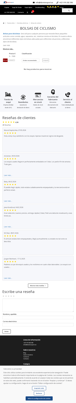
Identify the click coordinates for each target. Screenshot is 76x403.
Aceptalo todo (39, 388)
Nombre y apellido (10, 314)
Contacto (26, 359)
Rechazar (39, 393)
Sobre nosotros (28, 355)
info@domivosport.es (29, 345)
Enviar (7, 331)
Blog (24, 353)
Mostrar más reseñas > (38, 286)
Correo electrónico (10, 321)
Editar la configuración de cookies (39, 398)
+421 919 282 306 (28, 343)
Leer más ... (8, 175)
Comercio (26, 357)
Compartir (46, 60)
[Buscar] (69, 10)
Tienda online (11, 23)
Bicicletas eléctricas (22, 23)
